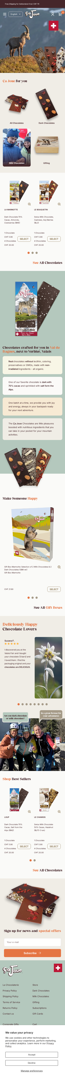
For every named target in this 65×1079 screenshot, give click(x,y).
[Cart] (60, 14)
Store (35, 985)
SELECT (24, 238)
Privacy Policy (10, 990)
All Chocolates (47, 263)
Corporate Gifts (11, 1024)
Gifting (35, 1002)
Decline (32, 1062)
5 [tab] (34, 704)
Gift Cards (37, 1013)
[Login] (53, 14)
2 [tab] (32, 253)
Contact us (8, 1013)
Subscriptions (39, 1008)
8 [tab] (46, 704)
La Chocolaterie (11, 985)
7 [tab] (42, 704)
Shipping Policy (10, 996)
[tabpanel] (17, 213)
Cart (34, 1024)
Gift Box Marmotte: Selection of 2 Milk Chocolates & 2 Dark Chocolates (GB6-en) (28, 570)
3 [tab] (36, 253)
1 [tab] (28, 253)
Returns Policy (10, 1008)
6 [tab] (38, 704)
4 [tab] (30, 704)
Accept (31, 1054)
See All (48, 608)
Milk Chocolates (40, 996)
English (14, 14)
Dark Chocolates (41, 990)
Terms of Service (11, 1002)
